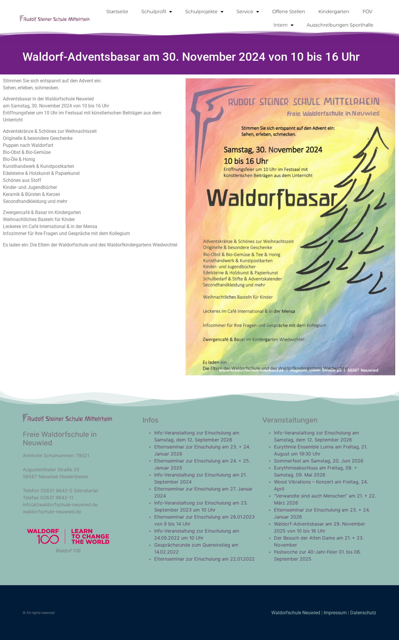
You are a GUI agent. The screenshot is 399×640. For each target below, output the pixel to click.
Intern (280, 25)
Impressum (335, 612)
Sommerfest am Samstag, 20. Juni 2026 (318, 461)
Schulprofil (153, 11)
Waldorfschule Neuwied (296, 612)
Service (245, 11)
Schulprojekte (201, 11)
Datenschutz (363, 612)
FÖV (367, 11)
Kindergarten (333, 11)
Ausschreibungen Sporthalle (340, 25)
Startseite (117, 11)
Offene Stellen (288, 11)
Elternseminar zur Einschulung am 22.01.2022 (204, 559)
